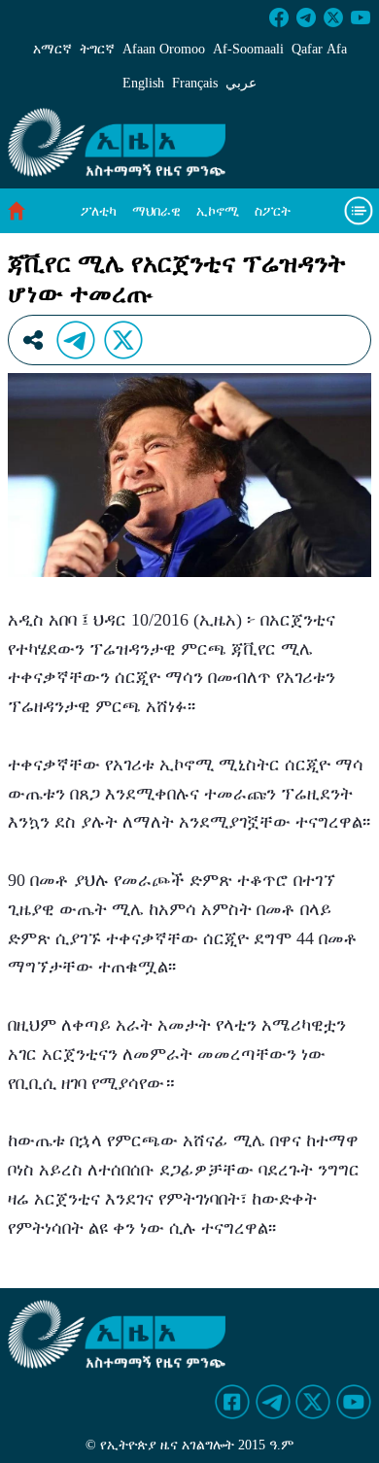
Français (195, 83)
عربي (241, 83)
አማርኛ (52, 49)
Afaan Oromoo (163, 49)
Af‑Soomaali (248, 49)
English (143, 83)
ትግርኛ (97, 49)
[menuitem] (98, 211)
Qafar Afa (319, 49)
